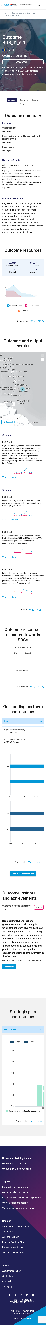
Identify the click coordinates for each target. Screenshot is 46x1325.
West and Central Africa (13, 1252)
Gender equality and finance (15, 1192)
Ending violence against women (17, 1187)
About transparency (11, 1271)
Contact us (7, 1276)
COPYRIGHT (17, 1319)
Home (6, 13)
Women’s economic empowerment (18, 1208)
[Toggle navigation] (43, 5)
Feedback (6, 1281)
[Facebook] (9, 1295)
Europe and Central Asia (13, 1247)
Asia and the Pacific (11, 1237)
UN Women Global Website (16, 1169)
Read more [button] (9, 967)
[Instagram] (21, 1295)
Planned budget (16, 305)
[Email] (33, 1295)
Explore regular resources (23, 874)
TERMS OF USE (15, 1311)
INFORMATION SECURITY (22, 1314)
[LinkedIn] (27, 1295)
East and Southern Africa (13, 1242)
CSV (31, 321)
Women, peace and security (15, 1203)
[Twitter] (15, 1295)
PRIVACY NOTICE (28, 1311)
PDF (39, 321)
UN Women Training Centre (16, 1158)
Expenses (24, 311)
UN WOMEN (28, 1319)
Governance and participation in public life (24, 1111)
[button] (22, 389)
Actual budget (33, 305)
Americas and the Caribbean (15, 1226)
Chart (6, 721)
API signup (7, 1286)
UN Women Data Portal (14, 1163)
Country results (18, 13)
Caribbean (31, 13)
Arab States (7, 1232)
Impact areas (10, 1029)
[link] (23, 477)
